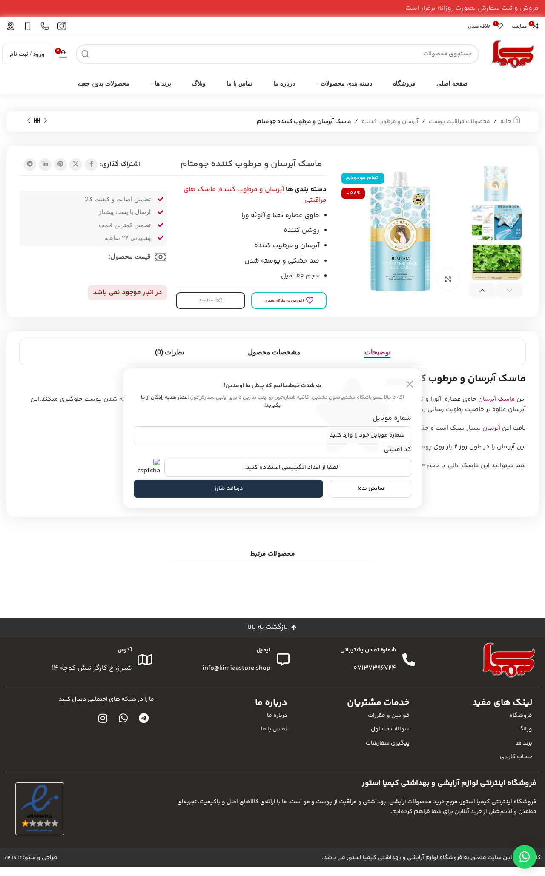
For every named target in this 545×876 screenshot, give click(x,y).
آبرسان (491, 428)
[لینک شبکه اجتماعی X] (75, 164)
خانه (505, 121)
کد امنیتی (397, 449)
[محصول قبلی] (45, 121)
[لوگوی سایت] (513, 54)
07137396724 (374, 668)
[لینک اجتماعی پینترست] (60, 164)
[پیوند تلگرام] (29, 164)
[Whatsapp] (123, 718)
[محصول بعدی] (28, 121)
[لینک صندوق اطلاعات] (61, 26)
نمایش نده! (370, 488)
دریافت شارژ (228, 488)
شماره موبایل (392, 418)
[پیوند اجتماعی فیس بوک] (91, 164)
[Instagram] (103, 718)
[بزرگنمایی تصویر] (448, 279)
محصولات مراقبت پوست (459, 121)
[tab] (377, 352)
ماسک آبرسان (496, 399)
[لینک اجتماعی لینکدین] (45, 164)
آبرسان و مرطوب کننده (390, 121)
